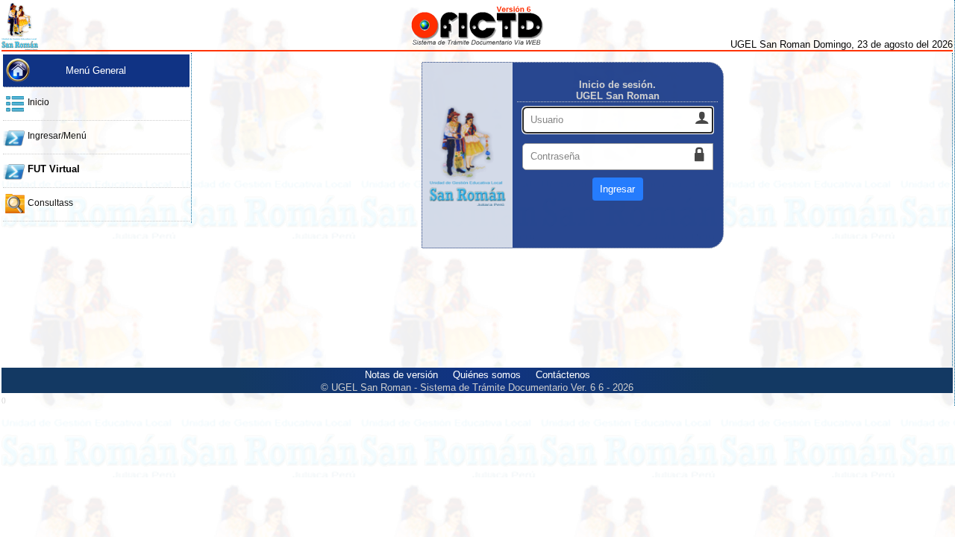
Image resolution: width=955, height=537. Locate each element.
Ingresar (617, 189)
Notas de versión (401, 374)
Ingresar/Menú (57, 135)
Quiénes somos (487, 374)
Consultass (50, 202)
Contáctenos (563, 374)
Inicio (38, 102)
